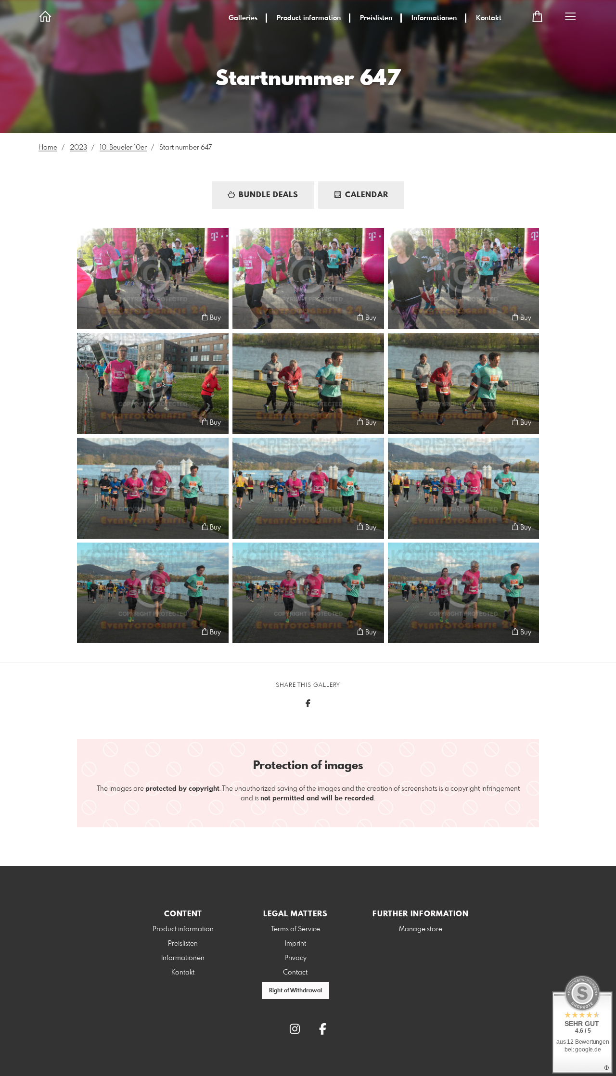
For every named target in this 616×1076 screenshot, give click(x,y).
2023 (78, 147)
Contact (295, 972)
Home (47, 147)
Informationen (434, 18)
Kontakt (488, 18)
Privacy (295, 958)
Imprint (295, 943)
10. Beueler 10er (123, 147)
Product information (309, 18)
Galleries (243, 18)
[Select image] (89, 317)
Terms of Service (295, 929)
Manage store (420, 929)
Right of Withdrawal (295, 991)
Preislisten (376, 18)
